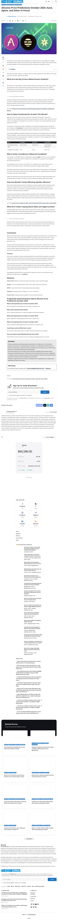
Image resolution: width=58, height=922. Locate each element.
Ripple (36, 644)
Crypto (25, 559)
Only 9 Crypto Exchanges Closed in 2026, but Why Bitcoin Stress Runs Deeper (33, 635)
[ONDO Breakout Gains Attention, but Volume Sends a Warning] (19, 571)
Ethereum (35, 579)
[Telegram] (35, 515)
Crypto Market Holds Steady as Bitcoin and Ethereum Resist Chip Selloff (33, 584)
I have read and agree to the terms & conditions (20, 395)
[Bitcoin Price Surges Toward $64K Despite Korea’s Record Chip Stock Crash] (19, 650)
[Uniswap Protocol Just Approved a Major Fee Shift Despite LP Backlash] (19, 629)
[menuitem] (29, 918)
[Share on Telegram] (15, 21)
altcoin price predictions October (27, 379)
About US (34, 890)
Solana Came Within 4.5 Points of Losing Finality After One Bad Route (32, 555)
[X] (50, 412)
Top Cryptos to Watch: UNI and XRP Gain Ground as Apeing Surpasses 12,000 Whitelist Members (32, 549)
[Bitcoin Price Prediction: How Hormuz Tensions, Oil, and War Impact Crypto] (15, 765)
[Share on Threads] (18, 21)
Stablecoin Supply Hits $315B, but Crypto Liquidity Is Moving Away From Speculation (43, 748)
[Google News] (35, 904)
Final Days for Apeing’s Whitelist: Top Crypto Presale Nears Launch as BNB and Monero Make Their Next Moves (28, 684)
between (20, 128)
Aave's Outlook (15, 379)
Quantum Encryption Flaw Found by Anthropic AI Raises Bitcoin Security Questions (32, 592)
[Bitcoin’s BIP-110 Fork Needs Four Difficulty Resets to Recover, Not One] (19, 564)
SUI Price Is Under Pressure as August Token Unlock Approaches (32, 599)
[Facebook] (22, 506)
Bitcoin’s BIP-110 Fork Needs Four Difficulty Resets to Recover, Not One (32, 563)
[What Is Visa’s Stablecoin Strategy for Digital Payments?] (19, 622)
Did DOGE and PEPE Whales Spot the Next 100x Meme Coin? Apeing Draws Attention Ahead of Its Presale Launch (28, 678)
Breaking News (10, 4)
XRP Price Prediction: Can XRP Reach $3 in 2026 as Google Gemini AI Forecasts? (33, 642)
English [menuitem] (29, 918)
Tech (34, 595)
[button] (46, 1)
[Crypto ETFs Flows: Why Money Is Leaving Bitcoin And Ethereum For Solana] (15, 792)
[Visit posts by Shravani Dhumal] (3, 412)
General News (47, 825)
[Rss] (36, 907)
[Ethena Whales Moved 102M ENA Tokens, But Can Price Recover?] (19, 614)
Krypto (31, 551)
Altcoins (4, 4)
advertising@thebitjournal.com (35, 368)
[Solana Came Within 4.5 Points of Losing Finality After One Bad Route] (19, 556)
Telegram (48, 368)
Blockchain (31, 557)
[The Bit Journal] (12, 1)
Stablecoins (34, 744)
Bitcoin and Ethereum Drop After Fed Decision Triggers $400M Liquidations (32, 605)
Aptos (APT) (38, 379)
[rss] (35, 523)
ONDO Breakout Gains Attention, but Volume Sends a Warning (32, 569)
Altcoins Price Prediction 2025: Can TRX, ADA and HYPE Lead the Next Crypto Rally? (34, 203)
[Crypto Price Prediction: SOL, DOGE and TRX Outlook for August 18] (15, 818)
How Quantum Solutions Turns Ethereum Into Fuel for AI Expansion (32, 576)
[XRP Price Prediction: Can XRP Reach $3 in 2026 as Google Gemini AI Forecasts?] (19, 643)
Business (29, 886)
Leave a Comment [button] (50, 437)
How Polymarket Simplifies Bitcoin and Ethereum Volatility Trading (14, 747)
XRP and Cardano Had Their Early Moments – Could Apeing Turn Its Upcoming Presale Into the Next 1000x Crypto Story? (28, 667)
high (38, 157)
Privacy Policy (47, 398)
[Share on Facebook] (7, 21)
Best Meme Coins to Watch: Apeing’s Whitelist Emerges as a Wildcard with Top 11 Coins (14, 899)
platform (25, 274)
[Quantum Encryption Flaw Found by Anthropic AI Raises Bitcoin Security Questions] (19, 593)
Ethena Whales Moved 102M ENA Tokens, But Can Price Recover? (31, 613)
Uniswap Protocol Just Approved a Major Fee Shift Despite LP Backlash (32, 628)
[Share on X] (10, 21)
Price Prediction (17, 4)
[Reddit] (56, 412)
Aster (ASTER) (44, 379)
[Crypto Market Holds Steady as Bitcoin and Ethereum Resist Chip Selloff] (19, 585)
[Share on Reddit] (12, 21)
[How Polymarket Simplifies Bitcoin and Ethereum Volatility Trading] (15, 737)
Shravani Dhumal (12, 16)
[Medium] (54, 412)
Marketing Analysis (36, 572)
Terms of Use (23, 398)
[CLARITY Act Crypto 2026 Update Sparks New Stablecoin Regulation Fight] (42, 792)
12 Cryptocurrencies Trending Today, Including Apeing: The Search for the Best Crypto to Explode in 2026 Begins (14, 893)
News (29, 559)
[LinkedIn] (52, 412)
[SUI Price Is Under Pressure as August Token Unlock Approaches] (19, 600)
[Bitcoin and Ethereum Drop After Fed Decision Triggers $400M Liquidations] (19, 607)
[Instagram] (22, 515)
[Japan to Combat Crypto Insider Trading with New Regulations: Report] (42, 818)
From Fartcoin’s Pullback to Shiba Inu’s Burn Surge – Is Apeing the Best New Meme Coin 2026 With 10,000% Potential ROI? (29, 702)
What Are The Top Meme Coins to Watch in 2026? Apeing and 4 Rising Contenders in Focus (14, 906)
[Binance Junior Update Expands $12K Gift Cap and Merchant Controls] (42, 765)
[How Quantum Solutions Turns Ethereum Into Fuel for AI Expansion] (19, 577)
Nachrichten (27, 551)
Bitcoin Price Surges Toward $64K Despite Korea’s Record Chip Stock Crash (32, 650)
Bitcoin (29, 565)
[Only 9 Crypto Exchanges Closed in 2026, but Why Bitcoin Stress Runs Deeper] (19, 636)
